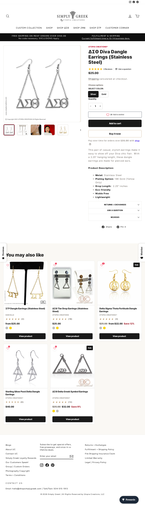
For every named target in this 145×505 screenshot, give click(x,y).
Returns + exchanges (115, 205)
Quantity (92, 99)
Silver (93, 94)
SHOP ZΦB (79, 28)
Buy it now (115, 133)
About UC (11, 449)
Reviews (115, 217)
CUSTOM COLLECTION (29, 28)
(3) (116, 319)
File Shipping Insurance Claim (100, 454)
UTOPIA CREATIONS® (98, 47)
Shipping (93, 79)
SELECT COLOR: (96, 88)
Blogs (8, 445)
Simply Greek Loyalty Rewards (21, 458)
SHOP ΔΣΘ (63, 28)
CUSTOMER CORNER (117, 28)
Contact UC (12, 454)
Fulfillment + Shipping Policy (99, 449)
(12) (70, 402)
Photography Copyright (18, 471)
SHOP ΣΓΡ (95, 28)
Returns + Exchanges (95, 445)
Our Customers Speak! (17, 462)
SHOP (49, 28)
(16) (70, 319)
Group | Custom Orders (17, 466)
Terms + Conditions (15, 475)
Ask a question (115, 210)
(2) (22, 319)
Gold (104, 94)
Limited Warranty (93, 458)
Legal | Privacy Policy (95, 462)
